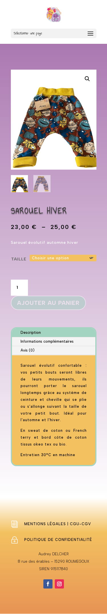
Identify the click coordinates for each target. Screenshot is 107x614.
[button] (87, 79)
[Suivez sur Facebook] (48, 584)
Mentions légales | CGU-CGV (57, 524)
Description (31, 332)
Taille (19, 259)
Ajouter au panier (48, 302)
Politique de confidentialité (58, 540)
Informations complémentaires (47, 341)
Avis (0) (28, 350)
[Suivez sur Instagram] (59, 584)
